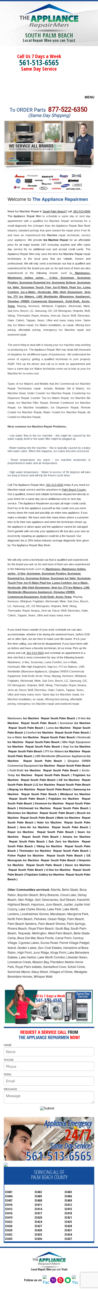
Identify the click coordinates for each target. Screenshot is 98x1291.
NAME (8, 1045)
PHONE (9, 1060)
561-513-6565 (39, 62)
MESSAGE (10, 1089)
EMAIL (8, 1074)
